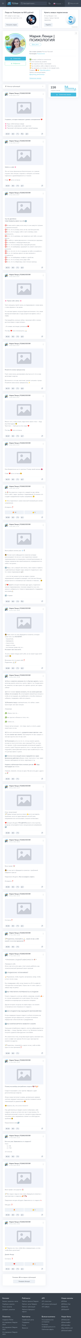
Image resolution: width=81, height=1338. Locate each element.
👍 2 (33, 1210)
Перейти (9, 25)
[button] (59, 3)
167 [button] (8, 436)
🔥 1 (33, 1264)
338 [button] (8, 517)
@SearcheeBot (65, 1322)
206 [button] (8, 947)
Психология (41, 54)
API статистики (46, 1301)
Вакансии (25, 1328)
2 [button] (18, 668)
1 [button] (18, 134)
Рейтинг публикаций (28, 1307)
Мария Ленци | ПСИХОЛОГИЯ (19, 93)
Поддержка (25, 1322)
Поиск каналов (7, 1307)
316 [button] (8, 601)
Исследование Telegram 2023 (9, 1333)
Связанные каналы (35, 78)
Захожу (48, 25)
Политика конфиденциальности (48, 1326)
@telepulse (64, 1307)
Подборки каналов (8, 1304)
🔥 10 (14, 512)
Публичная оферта (47, 1329)
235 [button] (8, 779)
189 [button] (8, 833)
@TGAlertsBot (65, 1325)
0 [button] (13, 134)
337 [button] (8, 186)
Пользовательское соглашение (47, 1321)
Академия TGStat (7, 1320)
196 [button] (8, 887)
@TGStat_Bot (65, 1320)
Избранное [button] (16, 63)
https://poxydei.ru (45, 70)
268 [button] (8, 668)
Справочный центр (28, 1320)
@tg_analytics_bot (67, 1328)
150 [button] (8, 1215)
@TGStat (64, 1301)
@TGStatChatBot (66, 1331)
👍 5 (33, 512)
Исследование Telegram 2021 (9, 1328)
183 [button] (8, 926)
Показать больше (24, 1281)
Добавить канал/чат (8, 1309)
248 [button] (8, 1053)
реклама (36, 27)
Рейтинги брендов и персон (28, 1311)
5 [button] (27, 134)
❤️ (14, 1264)
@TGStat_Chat (65, 1304)
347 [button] (8, 134)
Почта (24, 1325)
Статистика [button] (16, 58)
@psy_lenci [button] (35, 44)
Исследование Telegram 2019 (9, 1323)
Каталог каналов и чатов (10, 1301)
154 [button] (8, 1128)
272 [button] (8, 267)
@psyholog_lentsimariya (36, 74)
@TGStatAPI (65, 1309)
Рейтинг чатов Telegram (29, 1304)
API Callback (45, 1307)
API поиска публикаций (49, 1304)
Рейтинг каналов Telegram (30, 1301)
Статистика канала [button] (65, 95)
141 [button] (8, 1156)
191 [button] (8, 336)
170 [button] (8, 388)
